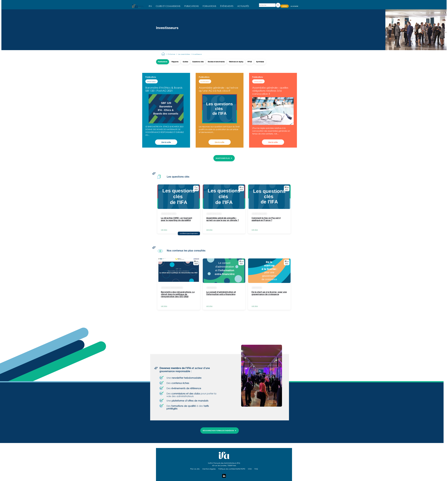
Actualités (243, 6)
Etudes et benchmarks (216, 62)
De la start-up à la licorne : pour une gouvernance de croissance (269, 293)
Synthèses (260, 62)
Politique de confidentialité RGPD (231, 469)
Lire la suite (166, 142)
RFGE (249, 62)
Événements (226, 6)
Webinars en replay (236, 62)
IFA (150, 6)
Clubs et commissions (168, 6)
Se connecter (294, 6)
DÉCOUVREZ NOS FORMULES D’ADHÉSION (218, 430)
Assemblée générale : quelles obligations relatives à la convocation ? (270, 90)
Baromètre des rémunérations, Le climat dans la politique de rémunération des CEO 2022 (177, 294)
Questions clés (198, 62)
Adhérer (284, 6)
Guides (185, 62)
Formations (209, 6)
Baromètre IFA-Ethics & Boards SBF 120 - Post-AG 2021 (163, 89)
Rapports (175, 62)
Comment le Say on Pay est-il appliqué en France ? (266, 219)
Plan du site (195, 469)
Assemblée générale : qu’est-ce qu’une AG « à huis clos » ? (218, 89)
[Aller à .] (163, 54)
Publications (191, 6)
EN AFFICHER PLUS (223, 158)
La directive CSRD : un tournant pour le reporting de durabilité (176, 219)
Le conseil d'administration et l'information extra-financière (221, 293)
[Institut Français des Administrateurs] (138, 6)
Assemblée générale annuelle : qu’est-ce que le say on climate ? (222, 219)
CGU (250, 469)
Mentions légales (209, 469)
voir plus (164, 230)
